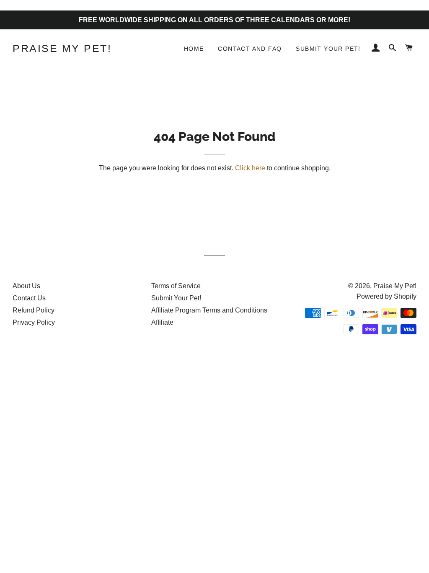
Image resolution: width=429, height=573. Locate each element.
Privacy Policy (34, 322)
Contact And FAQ (250, 48)
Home (194, 48)
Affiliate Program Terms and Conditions (209, 310)
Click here (250, 168)
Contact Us (29, 298)
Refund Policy (33, 310)
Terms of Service (176, 285)
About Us (26, 285)
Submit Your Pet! (328, 48)
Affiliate (162, 322)
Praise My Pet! (62, 48)
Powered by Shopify (386, 296)
